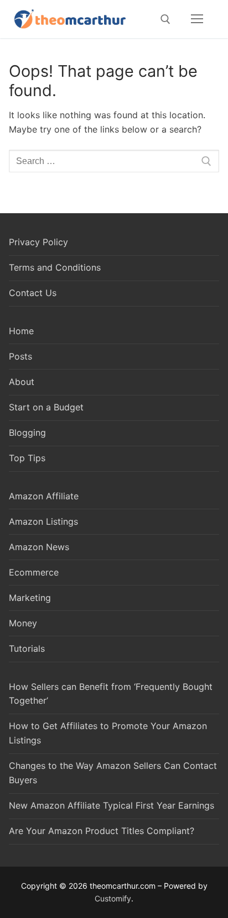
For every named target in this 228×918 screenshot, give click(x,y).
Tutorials (27, 648)
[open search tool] (165, 19)
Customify (113, 898)
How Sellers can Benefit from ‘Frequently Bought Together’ (111, 693)
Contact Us (32, 292)
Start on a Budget (46, 407)
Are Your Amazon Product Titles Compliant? (101, 830)
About (21, 381)
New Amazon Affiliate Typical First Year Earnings (111, 805)
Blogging (27, 432)
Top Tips (27, 457)
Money (23, 623)
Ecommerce (34, 572)
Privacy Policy (38, 241)
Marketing (30, 597)
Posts (20, 356)
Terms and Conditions (55, 267)
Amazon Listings (43, 521)
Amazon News (39, 546)
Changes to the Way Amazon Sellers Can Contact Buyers (113, 772)
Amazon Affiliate (44, 496)
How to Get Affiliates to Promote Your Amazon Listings (108, 733)
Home (21, 330)
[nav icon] (197, 19)
